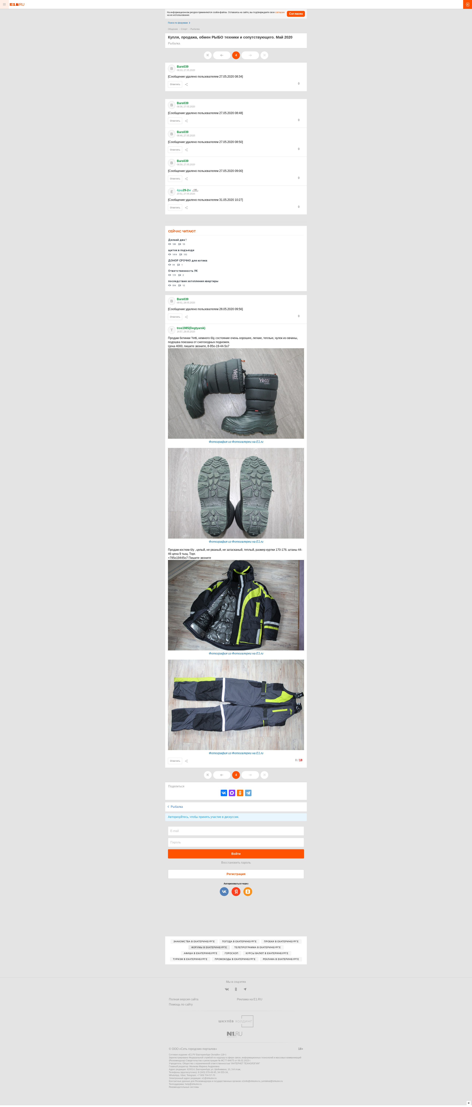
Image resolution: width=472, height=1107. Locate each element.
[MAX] (232, 793)
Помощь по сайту (181, 1004)
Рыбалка (195, 29)
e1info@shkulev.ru (251, 1081)
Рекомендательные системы (184, 1087)
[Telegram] (248, 793)
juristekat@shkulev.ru (272, 1081)
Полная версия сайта (183, 999)
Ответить (175, 84)
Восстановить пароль (236, 862)
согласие (279, 12)
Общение (173, 29)
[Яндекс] (236, 891)
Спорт (184, 29)
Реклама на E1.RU (249, 999)
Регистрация (236, 874)
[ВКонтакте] (224, 793)
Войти (236, 853)
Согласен (296, 13)
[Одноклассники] (240, 793)
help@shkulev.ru (193, 1084)
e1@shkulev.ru (209, 1078)
